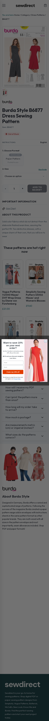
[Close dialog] (45, 341)
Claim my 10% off (13, 372)
